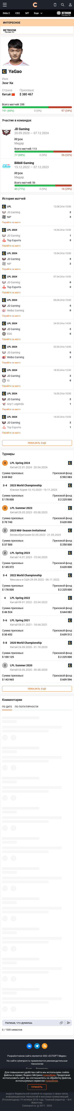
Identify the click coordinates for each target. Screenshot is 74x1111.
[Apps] (55, 4)
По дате (7, 706)
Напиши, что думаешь (18, 1022)
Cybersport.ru (29, 1105)
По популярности (27, 706)
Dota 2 (6, 13)
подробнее (49, 1075)
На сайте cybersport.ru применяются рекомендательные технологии (37, 1062)
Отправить (69, 1023)
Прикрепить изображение (61, 1023)
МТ (27, 13)
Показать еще (37, 443)
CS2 (17, 13)
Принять (37, 1087)
